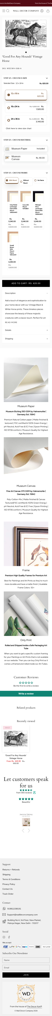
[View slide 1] (26, 33)
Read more (11, 322)
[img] (26, 790)
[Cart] (48, 10)
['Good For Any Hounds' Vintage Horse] (15, 738)
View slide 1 (26, 52)
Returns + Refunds (11, 869)
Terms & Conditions (11, 879)
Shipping (9, 338)
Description (10, 293)
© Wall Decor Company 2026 (26, 1011)
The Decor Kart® (34, 1006)
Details (8, 330)
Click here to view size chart (18, 128)
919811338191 (14, 909)
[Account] (42, 10)
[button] (8, 10)
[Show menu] (4, 10)
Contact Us (7, 889)
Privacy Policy (8, 884)
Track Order (7, 894)
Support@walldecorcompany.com (22, 914)
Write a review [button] (26, 693)
